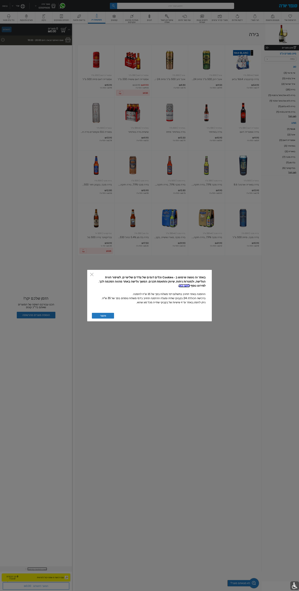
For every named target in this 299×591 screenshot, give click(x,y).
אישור (103, 315)
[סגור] (92, 275)
